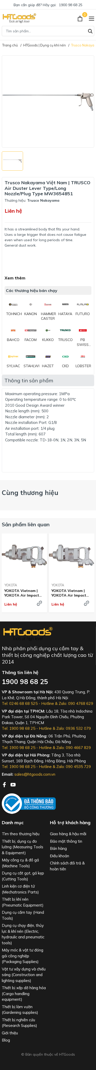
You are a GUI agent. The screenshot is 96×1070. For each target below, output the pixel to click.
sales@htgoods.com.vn (34, 774)
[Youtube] (13, 784)
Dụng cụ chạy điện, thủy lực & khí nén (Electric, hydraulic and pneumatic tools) (23, 934)
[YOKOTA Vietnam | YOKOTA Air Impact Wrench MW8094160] (24, 556)
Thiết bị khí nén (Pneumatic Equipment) (23, 902)
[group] (48, 101)
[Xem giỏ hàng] (80, 18)
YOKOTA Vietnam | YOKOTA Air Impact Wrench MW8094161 (69, 593)
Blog (6, 1040)
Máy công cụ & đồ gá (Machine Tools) (20, 863)
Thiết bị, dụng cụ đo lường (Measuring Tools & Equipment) (22, 847)
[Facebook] (5, 784)
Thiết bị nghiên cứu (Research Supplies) (19, 1022)
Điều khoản (59, 855)
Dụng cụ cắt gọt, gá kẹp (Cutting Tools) (23, 876)
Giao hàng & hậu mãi (68, 833)
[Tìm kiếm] (90, 30)
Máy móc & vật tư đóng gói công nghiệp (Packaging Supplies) (22, 956)
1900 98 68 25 (70, 5)
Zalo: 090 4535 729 (73, 766)
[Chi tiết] (39, 603)
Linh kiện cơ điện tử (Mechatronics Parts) (20, 889)
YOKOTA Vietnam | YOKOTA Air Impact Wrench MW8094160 (22, 593)
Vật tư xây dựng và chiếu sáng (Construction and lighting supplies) (24, 975)
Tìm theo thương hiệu (20, 833)
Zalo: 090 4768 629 (76, 703)
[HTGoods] (19, 18)
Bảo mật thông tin (66, 841)
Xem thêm (15, 277)
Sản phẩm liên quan (26, 524)
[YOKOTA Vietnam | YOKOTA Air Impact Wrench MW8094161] (71, 556)
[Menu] (91, 18)
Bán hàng (58, 848)
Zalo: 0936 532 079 (73, 728)
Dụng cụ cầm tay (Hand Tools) (23, 915)
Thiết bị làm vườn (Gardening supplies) (20, 1009)
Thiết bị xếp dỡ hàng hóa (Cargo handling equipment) (24, 993)
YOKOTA (10, 585)
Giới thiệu (10, 1032)
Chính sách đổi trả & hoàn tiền (67, 866)
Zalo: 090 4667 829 (73, 747)
